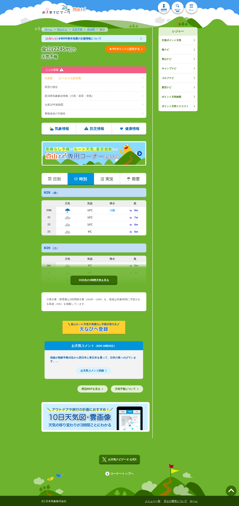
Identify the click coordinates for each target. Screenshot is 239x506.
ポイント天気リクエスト (175, 106)
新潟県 (91, 29)
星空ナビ (167, 87)
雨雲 (136, 179)
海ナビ (165, 49)
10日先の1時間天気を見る (94, 280)
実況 (109, 179)
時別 (83, 179)
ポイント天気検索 (171, 96)
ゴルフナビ (168, 78)
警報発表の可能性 (55, 113)
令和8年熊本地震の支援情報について (73, 38)
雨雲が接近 (51, 87)
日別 (57, 179)
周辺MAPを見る (90, 388)
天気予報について (125, 388)
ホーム (49, 29)
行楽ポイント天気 (171, 40)
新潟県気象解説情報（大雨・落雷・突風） (69, 96)
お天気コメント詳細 (92, 370)
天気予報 (77, 29)
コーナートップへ (122, 473)
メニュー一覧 (152, 501)
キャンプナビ (169, 68)
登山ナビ (62, 29)
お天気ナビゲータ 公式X (122, 459)
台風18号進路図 (54, 104)
